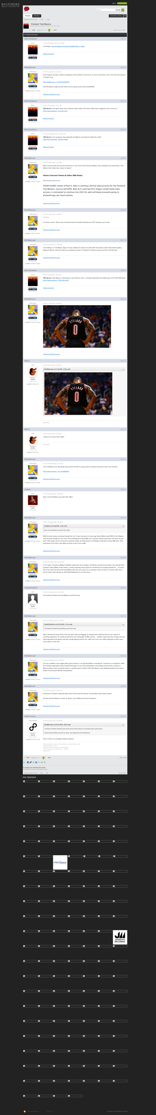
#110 (122, 361)
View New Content (116, 16)
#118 (122, 656)
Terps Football (10, 35)
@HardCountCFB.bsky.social (51, 94)
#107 (122, 240)
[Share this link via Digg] (28, 762)
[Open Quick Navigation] (125, 15)
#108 (122, 270)
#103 (122, 101)
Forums (27, 16)
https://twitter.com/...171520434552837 (56, 82)
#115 (122, 557)
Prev (33, 30)
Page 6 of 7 (40, 30)
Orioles (10, 13)
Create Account (122, 3)
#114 (122, 518)
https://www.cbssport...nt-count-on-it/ (55, 111)
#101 (122, 39)
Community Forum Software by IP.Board (117, 1111)
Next (55, 30)
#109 (122, 299)
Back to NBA (123, 757)
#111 (122, 429)
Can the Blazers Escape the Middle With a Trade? (68, 46)
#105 (122, 158)
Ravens (10, 20)
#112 (122, 459)
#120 (122, 716)
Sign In (114, 3)
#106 (122, 210)
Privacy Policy (122, 773)
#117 (122, 616)
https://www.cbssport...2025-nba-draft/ (56, 280)
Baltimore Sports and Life (30, 773)
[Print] (42, 762)
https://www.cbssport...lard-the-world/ (55, 139)
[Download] (44, 762)
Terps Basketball (10, 27)
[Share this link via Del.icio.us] (31, 762)
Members (37, 16)
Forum (10, 42)
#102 (122, 67)
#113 (122, 489)
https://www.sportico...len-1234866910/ (56, 471)
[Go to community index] (27, 9)
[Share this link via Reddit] (33, 762)
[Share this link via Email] (39, 762)
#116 (122, 588)
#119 (122, 686)
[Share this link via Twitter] (24, 762)
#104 (122, 129)
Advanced (125, 10)
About (10, 50)
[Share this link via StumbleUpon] (36, 762)
